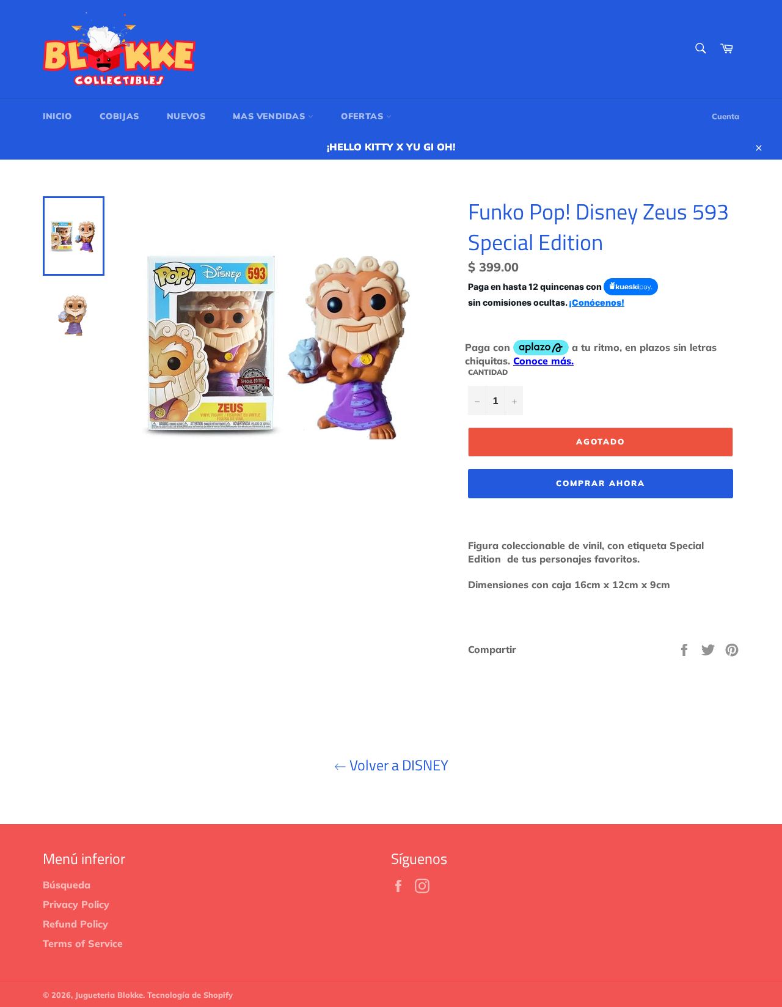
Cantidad (488, 372)
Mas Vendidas (270, 116)
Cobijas (119, 116)
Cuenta (725, 116)
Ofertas (363, 116)
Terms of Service (83, 943)
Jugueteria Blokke (109, 995)
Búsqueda (66, 885)
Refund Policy (75, 924)
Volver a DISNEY (397, 765)
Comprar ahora (600, 483)
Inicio (57, 116)
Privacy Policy (76, 904)
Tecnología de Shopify (190, 995)
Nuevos (186, 116)
